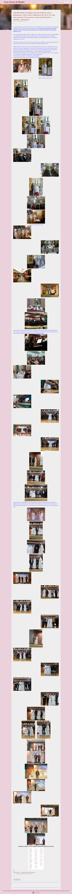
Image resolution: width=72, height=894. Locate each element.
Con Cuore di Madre (14, 2)
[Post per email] (14, 871)
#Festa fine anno (17, 872)
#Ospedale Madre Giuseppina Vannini (28, 872)
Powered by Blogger (37, 892)
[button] (14, 23)
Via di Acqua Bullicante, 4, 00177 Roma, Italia (24, 873)
